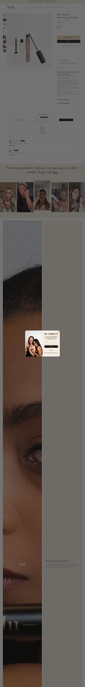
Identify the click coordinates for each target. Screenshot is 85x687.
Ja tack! (51, 346)
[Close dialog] (58, 331)
